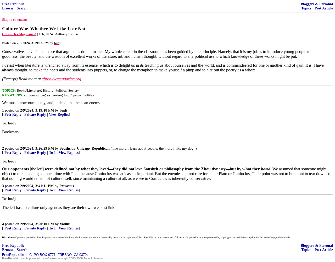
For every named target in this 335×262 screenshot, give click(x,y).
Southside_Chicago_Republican (85, 148)
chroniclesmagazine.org (61, 79)
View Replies (59, 115)
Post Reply (12, 115)
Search (22, 8)
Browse (7, 8)
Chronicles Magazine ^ (19, 34)
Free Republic (13, 4)
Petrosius (66, 186)
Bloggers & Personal (317, 4)
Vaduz (65, 224)
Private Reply (35, 115)
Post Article (324, 8)
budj (63, 110)
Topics (306, 8)
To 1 (52, 153)
